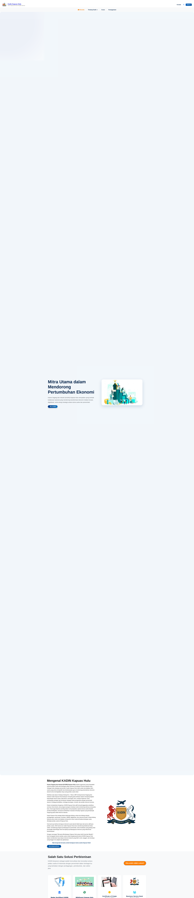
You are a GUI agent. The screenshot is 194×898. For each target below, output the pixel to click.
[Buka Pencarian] (183, 5)
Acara (103, 9)
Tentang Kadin (92, 9)
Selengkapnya (54, 846)
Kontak (179, 4)
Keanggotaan (112, 9)
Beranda (81, 9)
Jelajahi (53, 406)
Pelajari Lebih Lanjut (135, 863)
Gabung (189, 4)
